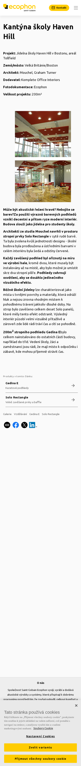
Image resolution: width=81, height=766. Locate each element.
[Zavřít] (76, 705)
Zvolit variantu (40, 747)
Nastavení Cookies (40, 736)
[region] (40, 733)
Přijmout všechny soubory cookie (40, 759)
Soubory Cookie (43, 728)
